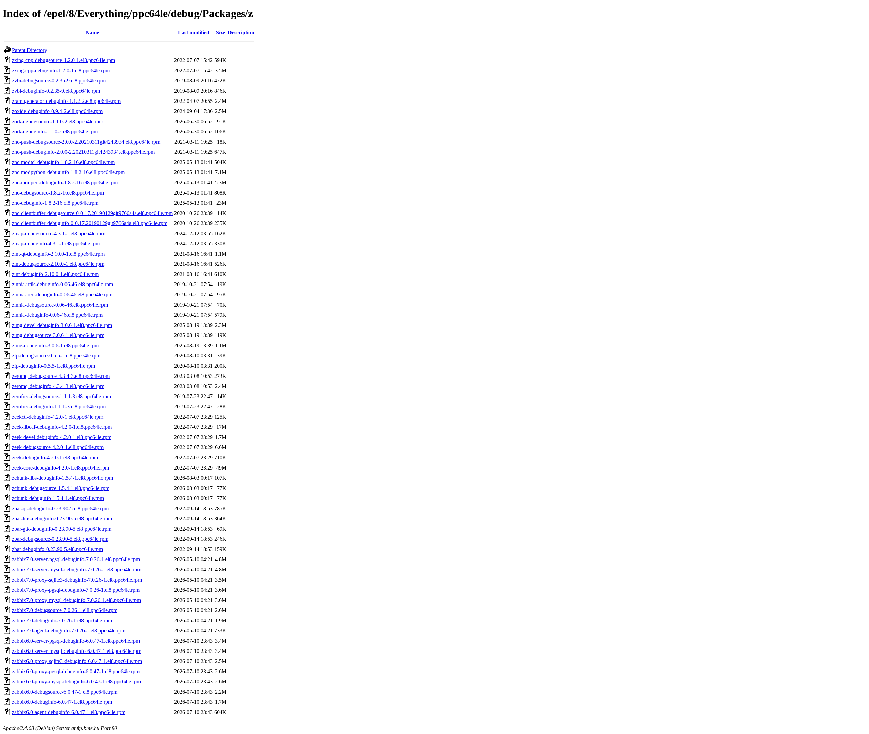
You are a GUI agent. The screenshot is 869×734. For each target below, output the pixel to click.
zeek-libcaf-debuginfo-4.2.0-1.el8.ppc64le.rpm (62, 427)
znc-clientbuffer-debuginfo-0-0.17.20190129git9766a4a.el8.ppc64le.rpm (89, 223)
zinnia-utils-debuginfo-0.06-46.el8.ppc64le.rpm (62, 284)
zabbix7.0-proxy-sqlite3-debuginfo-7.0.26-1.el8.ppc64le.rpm (77, 580)
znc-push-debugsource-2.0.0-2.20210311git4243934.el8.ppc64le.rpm (86, 142)
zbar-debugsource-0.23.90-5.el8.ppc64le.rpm (60, 539)
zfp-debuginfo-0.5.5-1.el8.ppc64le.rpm (53, 366)
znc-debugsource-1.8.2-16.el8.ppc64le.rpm (58, 193)
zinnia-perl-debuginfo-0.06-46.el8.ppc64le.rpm (62, 294)
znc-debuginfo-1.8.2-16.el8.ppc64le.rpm (55, 203)
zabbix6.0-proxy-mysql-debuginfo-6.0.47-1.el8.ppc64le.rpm (76, 681)
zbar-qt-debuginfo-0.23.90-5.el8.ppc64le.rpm (60, 508)
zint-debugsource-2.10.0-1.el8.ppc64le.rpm (58, 264)
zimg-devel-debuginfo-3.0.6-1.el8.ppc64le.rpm (62, 325)
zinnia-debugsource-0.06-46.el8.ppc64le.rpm (60, 305)
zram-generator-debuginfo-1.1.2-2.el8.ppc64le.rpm (66, 101)
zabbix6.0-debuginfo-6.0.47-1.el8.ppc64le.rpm (62, 702)
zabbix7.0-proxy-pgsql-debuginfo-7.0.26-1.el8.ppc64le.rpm (76, 590)
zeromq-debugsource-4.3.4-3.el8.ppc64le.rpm (61, 376)
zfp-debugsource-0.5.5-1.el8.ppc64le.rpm (56, 356)
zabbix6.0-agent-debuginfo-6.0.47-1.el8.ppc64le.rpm (68, 712)
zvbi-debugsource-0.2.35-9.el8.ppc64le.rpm (59, 81)
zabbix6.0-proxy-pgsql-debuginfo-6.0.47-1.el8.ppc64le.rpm (76, 671)
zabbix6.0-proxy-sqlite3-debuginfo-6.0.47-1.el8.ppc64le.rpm (77, 661)
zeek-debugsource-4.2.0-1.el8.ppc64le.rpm (58, 447)
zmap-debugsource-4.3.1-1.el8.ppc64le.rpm (58, 233)
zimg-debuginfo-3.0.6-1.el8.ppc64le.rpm (55, 345)
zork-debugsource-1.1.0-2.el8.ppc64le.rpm (57, 121)
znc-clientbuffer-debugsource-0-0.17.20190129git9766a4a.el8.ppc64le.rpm (92, 213)
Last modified (193, 32)
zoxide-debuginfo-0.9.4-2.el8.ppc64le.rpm (57, 111)
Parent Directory (29, 50)
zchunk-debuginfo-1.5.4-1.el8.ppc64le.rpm (58, 498)
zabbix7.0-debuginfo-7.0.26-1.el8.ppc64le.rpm (62, 620)
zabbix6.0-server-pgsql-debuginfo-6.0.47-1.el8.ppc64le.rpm (76, 641)
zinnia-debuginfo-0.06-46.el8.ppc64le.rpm (57, 315)
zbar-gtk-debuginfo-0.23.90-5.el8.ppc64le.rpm (61, 529)
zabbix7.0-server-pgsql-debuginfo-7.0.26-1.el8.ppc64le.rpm (76, 559)
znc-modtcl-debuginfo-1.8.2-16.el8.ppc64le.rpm (63, 162)
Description (241, 32)
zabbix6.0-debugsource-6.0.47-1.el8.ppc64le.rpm (64, 692)
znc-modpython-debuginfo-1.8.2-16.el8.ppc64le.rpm (68, 172)
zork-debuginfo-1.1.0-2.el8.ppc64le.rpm (55, 131)
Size (220, 32)
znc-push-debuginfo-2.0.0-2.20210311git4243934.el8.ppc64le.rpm (83, 152)
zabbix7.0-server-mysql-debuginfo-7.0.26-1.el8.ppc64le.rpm (76, 569)
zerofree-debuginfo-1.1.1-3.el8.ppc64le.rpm (59, 406)
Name (92, 32)
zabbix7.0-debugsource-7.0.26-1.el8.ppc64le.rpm (64, 610)
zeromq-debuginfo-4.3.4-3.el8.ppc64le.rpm (58, 386)
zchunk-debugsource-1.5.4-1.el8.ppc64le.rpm (60, 488)
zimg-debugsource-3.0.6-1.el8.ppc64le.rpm (58, 335)
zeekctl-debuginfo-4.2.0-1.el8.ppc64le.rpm (57, 417)
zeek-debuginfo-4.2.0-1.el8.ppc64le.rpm (55, 457)
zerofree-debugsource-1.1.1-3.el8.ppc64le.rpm (61, 396)
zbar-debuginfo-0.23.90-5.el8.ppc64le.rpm (57, 549)
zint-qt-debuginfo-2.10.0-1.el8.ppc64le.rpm (58, 254)
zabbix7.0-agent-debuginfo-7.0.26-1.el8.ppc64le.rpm (68, 631)
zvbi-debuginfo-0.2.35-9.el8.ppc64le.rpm (56, 91)
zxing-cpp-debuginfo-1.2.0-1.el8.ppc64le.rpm (61, 70)
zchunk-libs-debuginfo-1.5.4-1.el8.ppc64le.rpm (62, 478)
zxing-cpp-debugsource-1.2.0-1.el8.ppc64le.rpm (63, 60)
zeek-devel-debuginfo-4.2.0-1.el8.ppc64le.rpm (61, 437)
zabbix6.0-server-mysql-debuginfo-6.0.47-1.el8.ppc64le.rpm (76, 651)
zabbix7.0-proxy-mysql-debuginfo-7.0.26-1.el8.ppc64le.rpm (76, 600)
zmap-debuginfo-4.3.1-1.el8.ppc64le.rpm (56, 243)
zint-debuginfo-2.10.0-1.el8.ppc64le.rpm (55, 274)
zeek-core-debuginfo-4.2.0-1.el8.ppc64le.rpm (60, 468)
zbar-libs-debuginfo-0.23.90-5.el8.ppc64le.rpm (62, 518)
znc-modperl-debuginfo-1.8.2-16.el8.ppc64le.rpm (65, 182)
